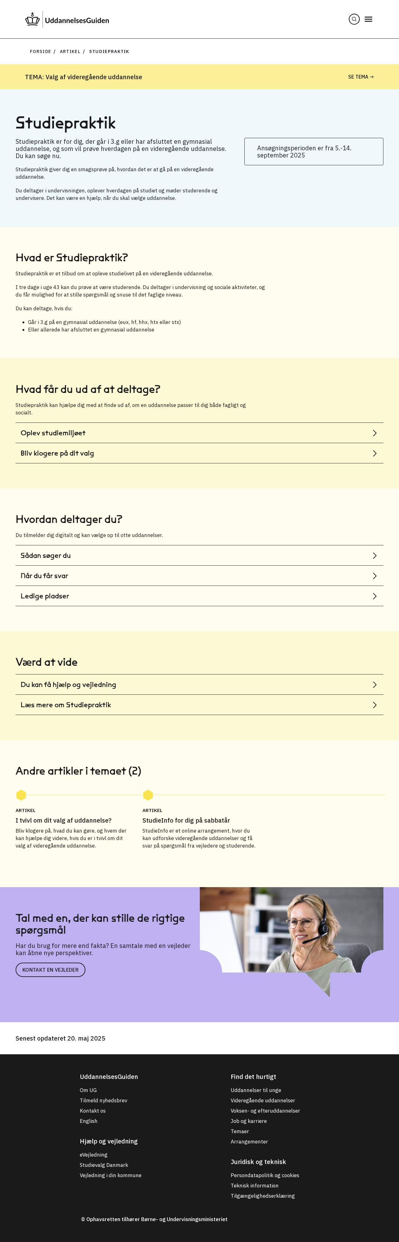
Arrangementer (249, 1141)
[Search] (354, 19)
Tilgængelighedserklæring (263, 1195)
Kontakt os (93, 1110)
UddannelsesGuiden (109, 1076)
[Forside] (67, 19)
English (89, 1121)
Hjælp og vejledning (109, 1141)
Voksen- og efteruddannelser (265, 1110)
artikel (70, 51)
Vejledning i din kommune (111, 1175)
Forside (40, 51)
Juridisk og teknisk (258, 1161)
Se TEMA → (361, 77)
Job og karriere (249, 1121)
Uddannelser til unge (256, 1090)
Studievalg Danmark (104, 1165)
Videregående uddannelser (263, 1100)
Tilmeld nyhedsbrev (103, 1100)
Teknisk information (255, 1185)
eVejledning (94, 1154)
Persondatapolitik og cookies (265, 1175)
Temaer (240, 1131)
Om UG (88, 1090)
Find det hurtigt (253, 1076)
